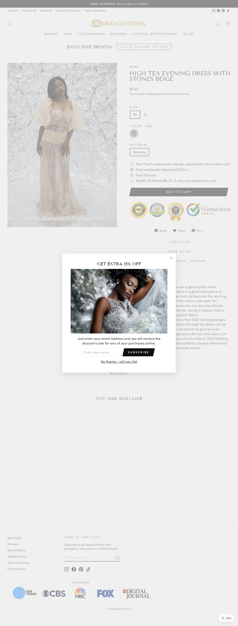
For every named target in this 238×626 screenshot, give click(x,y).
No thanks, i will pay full (119, 361)
